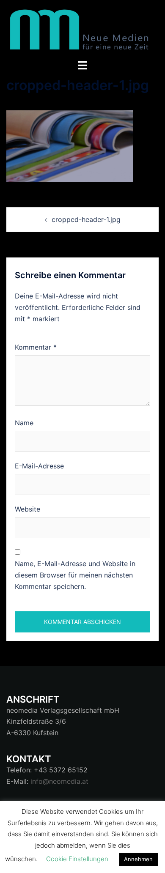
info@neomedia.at (59, 781)
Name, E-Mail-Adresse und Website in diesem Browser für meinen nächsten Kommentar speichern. (75, 575)
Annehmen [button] (138, 859)
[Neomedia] (82, 29)
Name (24, 423)
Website (27, 509)
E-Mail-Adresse (39, 466)
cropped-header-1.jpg (86, 219)
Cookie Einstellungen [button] (77, 859)
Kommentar (36, 347)
